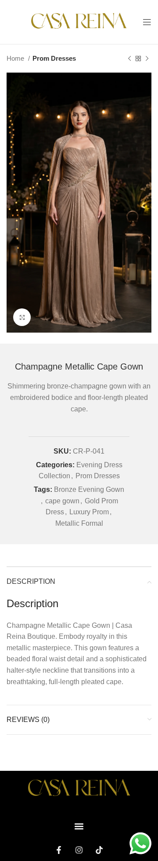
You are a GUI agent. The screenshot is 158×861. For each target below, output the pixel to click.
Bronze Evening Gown (89, 489)
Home (16, 58)
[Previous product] (129, 58)
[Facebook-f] (59, 850)
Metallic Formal (79, 523)
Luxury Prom (89, 512)
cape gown (62, 501)
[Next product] (147, 58)
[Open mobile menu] (147, 22)
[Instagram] (79, 850)
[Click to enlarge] (22, 317)
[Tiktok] (99, 850)
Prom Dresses (54, 58)
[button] (79, 826)
